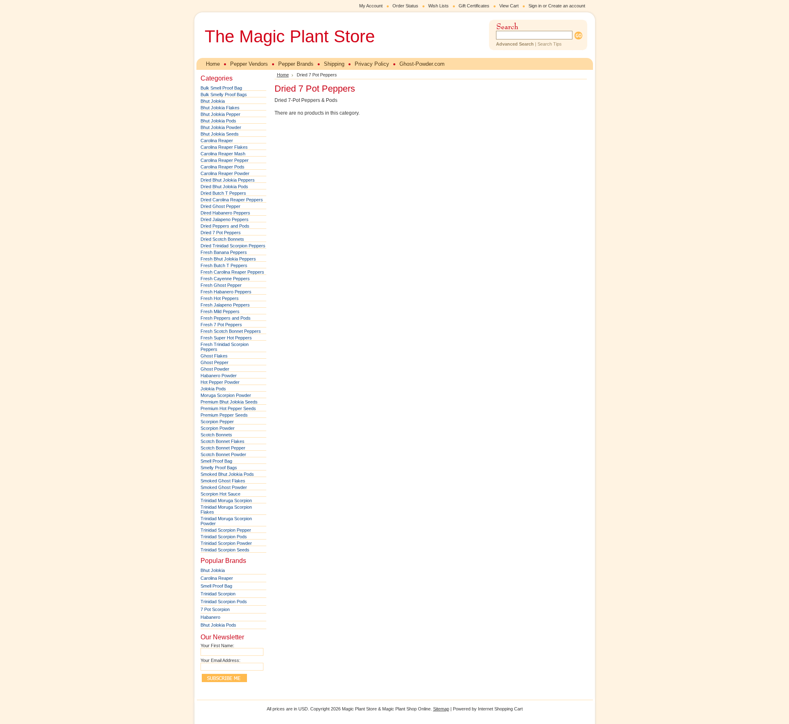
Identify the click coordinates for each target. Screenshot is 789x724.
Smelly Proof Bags (219, 467)
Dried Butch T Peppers (223, 193)
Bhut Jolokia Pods (218, 120)
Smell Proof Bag (216, 461)
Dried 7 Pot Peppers (221, 232)
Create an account (566, 5)
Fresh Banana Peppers (224, 252)
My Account (371, 5)
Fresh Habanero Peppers (226, 291)
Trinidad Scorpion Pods (224, 536)
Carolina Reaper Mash (223, 153)
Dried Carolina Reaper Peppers (232, 199)
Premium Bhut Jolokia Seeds (229, 401)
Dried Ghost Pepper (220, 206)
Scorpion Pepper (217, 421)
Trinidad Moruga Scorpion (226, 500)
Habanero (210, 617)
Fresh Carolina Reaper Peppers (232, 272)
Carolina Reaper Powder (225, 173)
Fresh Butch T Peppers (224, 265)
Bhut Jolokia (213, 101)
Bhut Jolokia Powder (221, 127)
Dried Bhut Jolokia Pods (224, 186)
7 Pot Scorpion (215, 609)
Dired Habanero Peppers (225, 212)
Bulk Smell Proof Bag (221, 87)
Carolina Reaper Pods (223, 166)
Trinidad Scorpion (218, 593)
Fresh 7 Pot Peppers (221, 324)
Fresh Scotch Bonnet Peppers (231, 331)
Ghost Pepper (214, 362)
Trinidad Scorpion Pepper (226, 530)
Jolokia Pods (213, 388)
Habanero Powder (219, 375)
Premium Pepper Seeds (224, 415)
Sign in (535, 5)
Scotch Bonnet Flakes (223, 441)
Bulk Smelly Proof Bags (224, 94)
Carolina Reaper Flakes (224, 147)
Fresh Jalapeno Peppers (225, 304)
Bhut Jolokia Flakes (220, 107)
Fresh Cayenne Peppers (225, 278)
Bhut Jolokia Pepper (220, 114)
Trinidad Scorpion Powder (226, 543)
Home (283, 74)
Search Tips (550, 44)
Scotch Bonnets (216, 434)
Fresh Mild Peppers (220, 311)
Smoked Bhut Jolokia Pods (227, 474)
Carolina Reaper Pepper (225, 160)
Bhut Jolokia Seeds (220, 133)
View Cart (509, 5)
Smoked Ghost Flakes (223, 480)
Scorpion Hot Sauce (220, 493)
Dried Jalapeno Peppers (225, 219)
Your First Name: (217, 645)
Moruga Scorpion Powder (226, 395)
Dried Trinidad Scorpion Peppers (233, 245)
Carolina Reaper (217, 140)
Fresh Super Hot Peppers (226, 337)
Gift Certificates (474, 5)
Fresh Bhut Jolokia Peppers (228, 258)
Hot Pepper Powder (220, 382)
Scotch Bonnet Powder (223, 454)
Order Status (405, 5)
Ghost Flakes (214, 355)
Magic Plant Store (290, 36)
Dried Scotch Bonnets (222, 239)
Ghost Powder (215, 369)
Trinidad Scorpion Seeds (225, 549)
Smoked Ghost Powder (224, 487)
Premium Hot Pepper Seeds (228, 408)
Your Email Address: (220, 660)
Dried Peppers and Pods (225, 226)
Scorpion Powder (218, 428)
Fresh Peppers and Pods (226, 318)
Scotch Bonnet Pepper (223, 447)
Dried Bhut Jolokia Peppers (228, 180)
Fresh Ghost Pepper (221, 285)
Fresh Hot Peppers (220, 298)
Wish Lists (438, 5)
